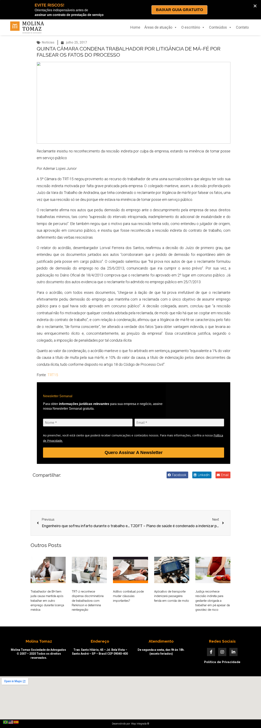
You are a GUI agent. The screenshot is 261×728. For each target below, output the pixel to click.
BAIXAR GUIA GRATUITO (179, 10)
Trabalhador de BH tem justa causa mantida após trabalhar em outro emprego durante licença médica (47, 601)
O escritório (190, 27)
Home (135, 27)
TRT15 (53, 375)
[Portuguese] (5, 722)
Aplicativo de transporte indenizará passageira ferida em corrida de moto (171, 596)
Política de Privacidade (222, 662)
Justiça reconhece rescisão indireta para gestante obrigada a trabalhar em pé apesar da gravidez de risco (212, 601)
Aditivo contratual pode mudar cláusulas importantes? (128, 596)
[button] (177, 475)
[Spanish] (16, 722)
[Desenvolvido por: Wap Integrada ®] (130, 723)
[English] (11, 722)
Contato (242, 27)
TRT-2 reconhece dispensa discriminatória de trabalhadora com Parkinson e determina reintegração (88, 601)
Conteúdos (218, 27)
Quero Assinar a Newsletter (134, 452)
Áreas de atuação (158, 27)
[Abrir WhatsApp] (251, 717)
